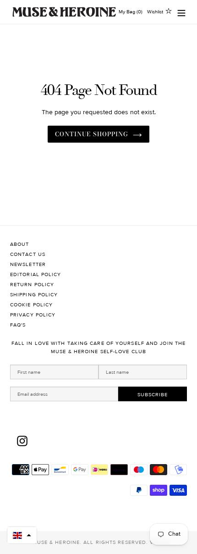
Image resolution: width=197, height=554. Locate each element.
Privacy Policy (32, 314)
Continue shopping (91, 133)
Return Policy (32, 284)
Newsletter (28, 264)
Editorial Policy (35, 274)
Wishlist (155, 11)
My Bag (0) (130, 11)
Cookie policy (31, 304)
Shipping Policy (34, 294)
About (19, 244)
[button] (22, 535)
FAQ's (18, 324)
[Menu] (181, 12)
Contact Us (27, 254)
